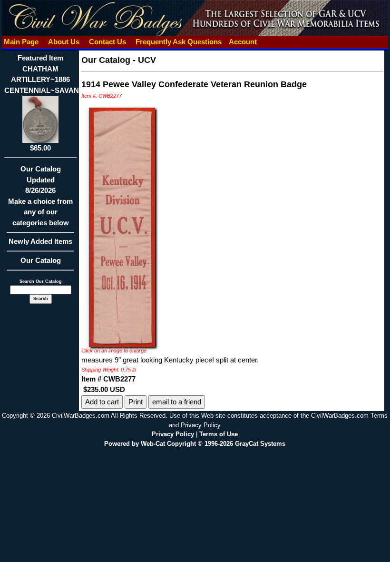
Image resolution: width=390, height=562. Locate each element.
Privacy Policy (173, 434)
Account (243, 42)
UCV (147, 60)
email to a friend (176, 402)
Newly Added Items (40, 241)
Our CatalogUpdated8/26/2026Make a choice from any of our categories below (40, 196)
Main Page (21, 42)
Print (135, 402)
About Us (63, 42)
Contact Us (107, 42)
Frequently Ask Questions (179, 42)
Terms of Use (218, 434)
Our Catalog (40, 260)
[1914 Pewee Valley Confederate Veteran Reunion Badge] (122, 226)
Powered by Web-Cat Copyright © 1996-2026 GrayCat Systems (194, 443)
